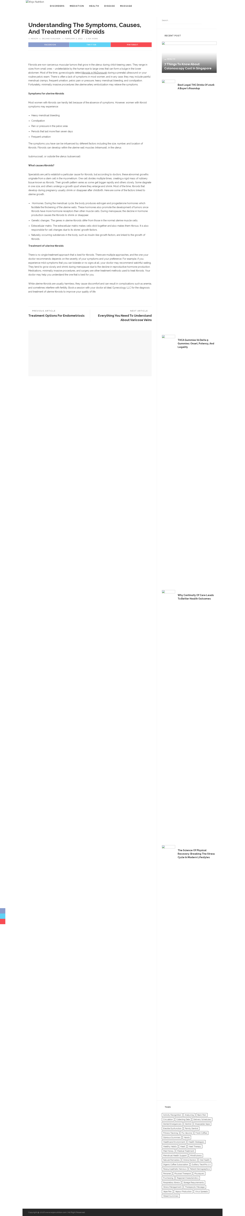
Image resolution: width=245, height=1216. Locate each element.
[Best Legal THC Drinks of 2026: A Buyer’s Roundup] (168, 204)
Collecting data (183, 1119)
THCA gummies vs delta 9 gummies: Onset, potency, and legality (196, 343)
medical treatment (185, 1151)
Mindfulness (196, 1155)
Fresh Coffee (201, 1133)
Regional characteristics (187, 1178)
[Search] (215, 6)
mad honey (168, 1151)
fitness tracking (170, 1133)
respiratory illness (171, 1182)
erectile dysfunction (172, 1128)
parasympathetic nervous (174, 1169)
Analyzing (189, 1115)
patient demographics (200, 1169)
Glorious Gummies (171, 1137)
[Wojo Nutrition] (35, 2)
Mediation (77, 6)
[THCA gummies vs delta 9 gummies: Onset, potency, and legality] (168, 459)
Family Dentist (191, 1128)
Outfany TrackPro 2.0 (201, 1164)
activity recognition (172, 1115)
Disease (109, 6)
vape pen (167, 1191)
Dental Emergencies (172, 1124)
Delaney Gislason (51, 39)
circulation (168, 1119)
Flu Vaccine (187, 1133)
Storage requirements (193, 1182)
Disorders (57, 6)
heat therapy (195, 1146)
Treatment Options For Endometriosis (56, 315)
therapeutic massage (195, 1187)
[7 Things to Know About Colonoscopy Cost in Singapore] (189, 57)
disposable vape (202, 1124)
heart (182, 1146)
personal (167, 1173)
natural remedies (171, 1160)
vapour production (183, 1191)
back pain (201, 1115)
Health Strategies (196, 1142)
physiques (199, 1173)
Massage (126, 6)
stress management (172, 1187)
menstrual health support (175, 1155)
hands (187, 1137)
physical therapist (182, 1173)
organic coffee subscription (175, 1164)
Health (94, 6)
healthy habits (170, 1146)
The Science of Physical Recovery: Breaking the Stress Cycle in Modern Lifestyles (196, 854)
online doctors (189, 1160)
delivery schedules (202, 1119)
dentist (188, 1124)
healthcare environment (174, 1142)
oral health (205, 1160)
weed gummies (170, 1196)
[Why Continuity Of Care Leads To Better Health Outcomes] (168, 715)
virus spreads (201, 1191)
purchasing (168, 1178)
